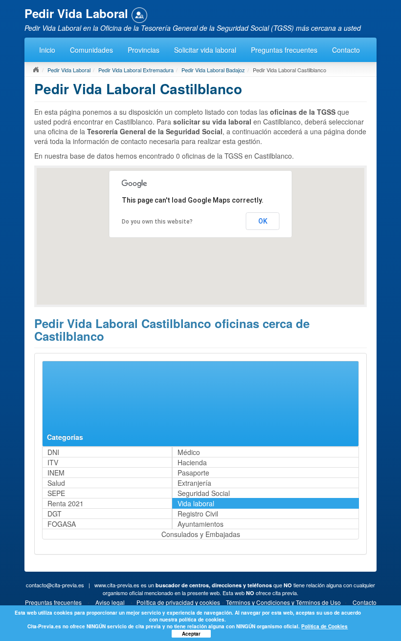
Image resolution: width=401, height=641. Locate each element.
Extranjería (194, 483)
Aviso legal (110, 602)
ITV (52, 462)
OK (262, 221)
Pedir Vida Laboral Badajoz (213, 70)
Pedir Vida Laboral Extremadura (136, 70)
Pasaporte (193, 472)
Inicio (47, 50)
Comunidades (91, 50)
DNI (53, 452)
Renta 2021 (65, 503)
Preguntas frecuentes (284, 50)
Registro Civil (198, 513)
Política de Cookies (324, 626)
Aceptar (191, 633)
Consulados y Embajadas (200, 534)
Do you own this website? (157, 221)
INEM (56, 472)
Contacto (346, 50)
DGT (54, 513)
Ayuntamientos (200, 524)
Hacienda (192, 462)
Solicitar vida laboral (205, 50)
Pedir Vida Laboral (68, 70)
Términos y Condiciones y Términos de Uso (283, 602)
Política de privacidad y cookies (178, 602)
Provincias (143, 50)
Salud (56, 483)
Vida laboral (196, 503)
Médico (189, 452)
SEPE (56, 493)
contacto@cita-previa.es (55, 585)
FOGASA (61, 524)
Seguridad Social (204, 493)
